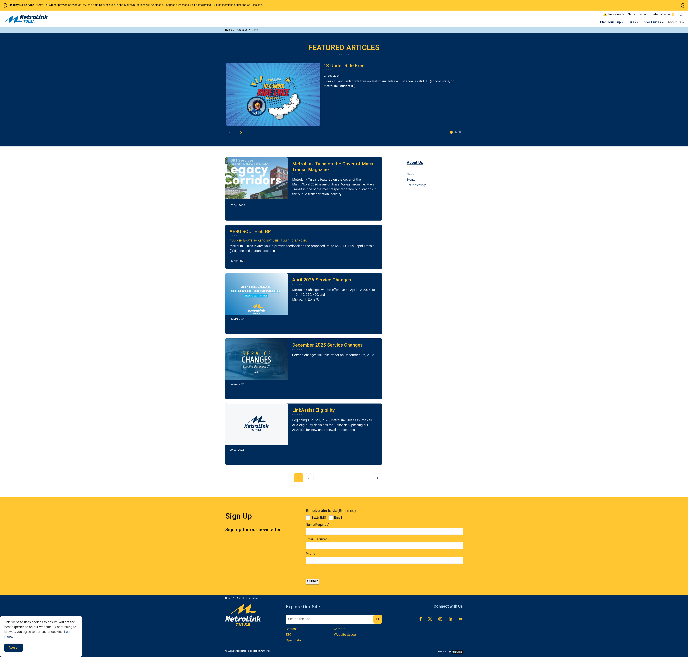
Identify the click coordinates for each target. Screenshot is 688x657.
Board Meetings (416, 185)
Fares (632, 22)
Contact (643, 14)
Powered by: (444, 652)
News (631, 14)
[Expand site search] (681, 15)
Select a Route (661, 14)
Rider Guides (652, 22)
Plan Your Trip (610, 22)
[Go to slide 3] (460, 132)
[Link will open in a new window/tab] (417, 619)
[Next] (377, 477)
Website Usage (345, 635)
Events (411, 180)
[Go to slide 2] (456, 132)
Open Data (293, 640)
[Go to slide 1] (451, 132)
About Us (674, 22)
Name (317, 525)
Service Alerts (614, 14)
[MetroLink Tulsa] (26, 19)
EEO (289, 635)
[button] (377, 619)
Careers (339, 629)
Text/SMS (318, 517)
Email (338, 517)
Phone (310, 554)
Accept (13, 648)
